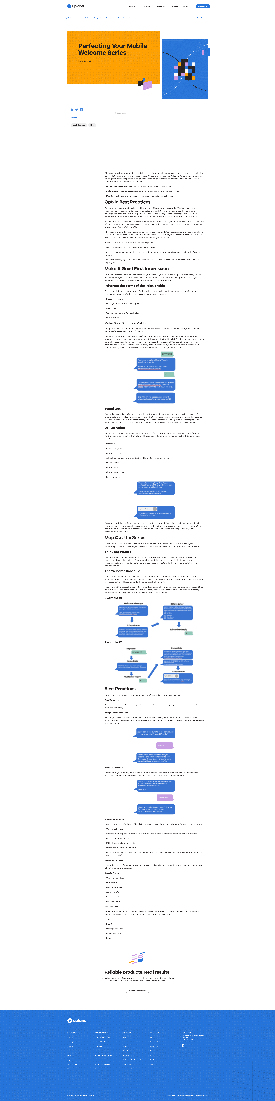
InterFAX (70, 1046)
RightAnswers (72, 1060)
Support (153, 1064)
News (152, 1051)
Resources (110, 18)
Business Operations (102, 1037)
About (125, 1037)
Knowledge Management (104, 1055)
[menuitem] (132, 6)
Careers (125, 1046)
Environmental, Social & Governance (135, 1060)
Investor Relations (129, 1064)
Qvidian (70, 1055)
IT (95, 1051)
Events (152, 1037)
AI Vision (126, 1055)
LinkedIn (183, 1045)
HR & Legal (99, 1046)
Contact (153, 1060)
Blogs (92, 125)
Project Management (102, 1064)
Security (126, 1051)
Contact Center (100, 1042)
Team (125, 1042)
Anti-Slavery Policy (202, 1095)
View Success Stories (137, 991)
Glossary (153, 1055)
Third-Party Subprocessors (185, 1095)
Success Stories (155, 1042)
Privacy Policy (171, 1095)
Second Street (72, 1064)
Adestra (70, 1037)
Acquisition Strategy (130, 1069)
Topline (74, 117)
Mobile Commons (79, 125)
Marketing (98, 1060)
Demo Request (202, 18)
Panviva (70, 1051)
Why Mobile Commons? (72, 18)
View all (70, 1069)
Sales (97, 1069)
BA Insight (71, 1042)
